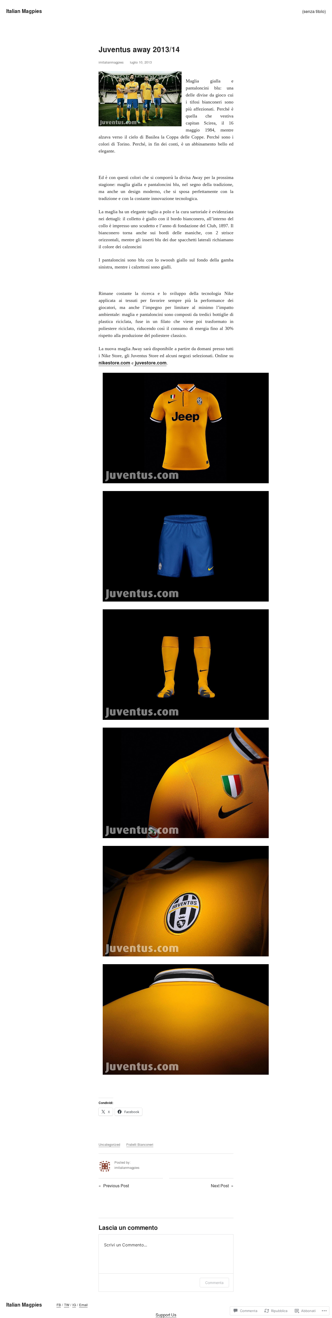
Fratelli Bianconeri (139, 1144)
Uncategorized (109, 1144)
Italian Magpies (24, 11)
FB (59, 1304)
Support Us (166, 1315)
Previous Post (116, 1186)
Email (83, 1304)
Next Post (220, 1186)
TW (66, 1304)
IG (74, 1304)
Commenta (214, 1282)
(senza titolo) (314, 11)
